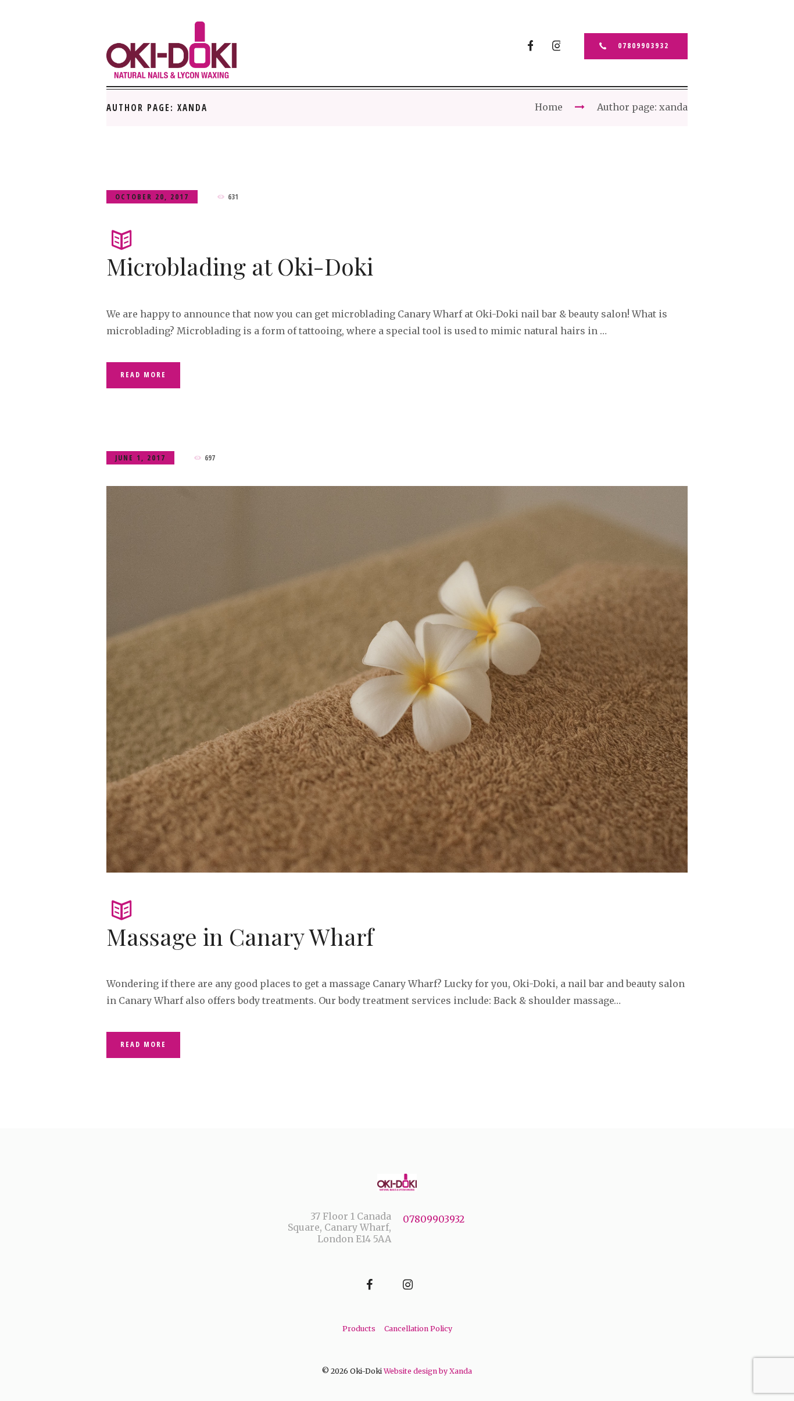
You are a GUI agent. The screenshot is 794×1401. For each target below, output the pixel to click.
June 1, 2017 (140, 458)
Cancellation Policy (418, 1328)
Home (549, 107)
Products (358, 1328)
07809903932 (643, 46)
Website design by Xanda (428, 1371)
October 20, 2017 (152, 197)
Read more (143, 375)
